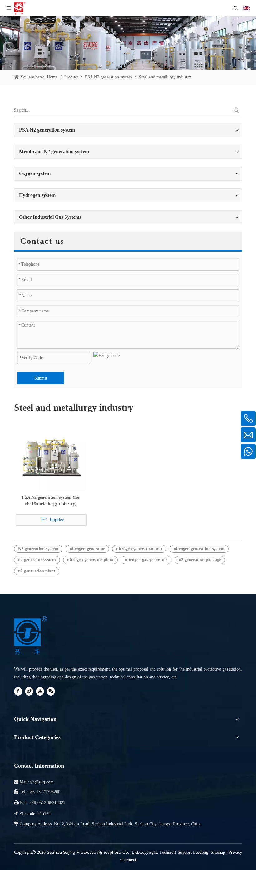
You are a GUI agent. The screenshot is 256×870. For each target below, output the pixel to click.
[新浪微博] (29, 691)
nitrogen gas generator (146, 560)
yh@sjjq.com (42, 782)
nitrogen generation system (199, 549)
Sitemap (218, 852)
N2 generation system (38, 549)
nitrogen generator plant (90, 560)
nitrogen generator (87, 549)
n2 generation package (200, 560)
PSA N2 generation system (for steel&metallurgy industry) (51, 500)
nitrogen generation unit (139, 549)
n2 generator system (37, 560)
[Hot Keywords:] (236, 110)
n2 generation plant (36, 571)
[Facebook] (18, 691)
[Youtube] (40, 691)
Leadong (200, 852)
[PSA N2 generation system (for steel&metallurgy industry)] (51, 455)
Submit (40, 378)
